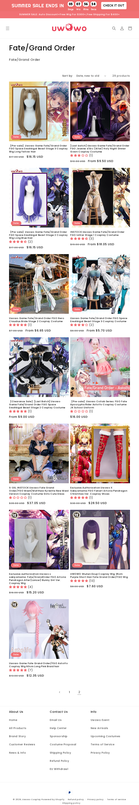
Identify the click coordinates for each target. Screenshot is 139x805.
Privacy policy (95, 799)
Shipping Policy (60, 753)
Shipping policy (71, 803)
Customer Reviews (22, 744)
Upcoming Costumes (105, 736)
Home (13, 720)
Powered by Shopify (52, 799)
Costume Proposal (63, 744)
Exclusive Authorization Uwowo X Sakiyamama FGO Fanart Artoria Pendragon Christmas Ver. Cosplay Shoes (98, 491)
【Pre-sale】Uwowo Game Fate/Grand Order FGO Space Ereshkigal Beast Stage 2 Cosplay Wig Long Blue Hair (38, 235)
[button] (8, 28)
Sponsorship (59, 736)
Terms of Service (103, 744)
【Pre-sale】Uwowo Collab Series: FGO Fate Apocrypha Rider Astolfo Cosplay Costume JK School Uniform (98, 404)
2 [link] (79, 692)
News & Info (17, 753)
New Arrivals (99, 728)
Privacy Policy (100, 753)
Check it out (113, 5)
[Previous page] (60, 692)
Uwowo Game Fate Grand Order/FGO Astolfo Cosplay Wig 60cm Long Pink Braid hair (38, 665)
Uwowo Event (100, 720)
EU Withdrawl (59, 769)
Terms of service (116, 799)
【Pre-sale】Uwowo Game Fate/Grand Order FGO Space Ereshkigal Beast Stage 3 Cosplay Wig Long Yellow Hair (38, 149)
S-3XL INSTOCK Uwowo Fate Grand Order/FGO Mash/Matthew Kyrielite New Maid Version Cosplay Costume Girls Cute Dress (39, 491)
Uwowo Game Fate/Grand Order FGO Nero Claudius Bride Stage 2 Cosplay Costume (36, 320)
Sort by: (67, 76)
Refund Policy (59, 761)
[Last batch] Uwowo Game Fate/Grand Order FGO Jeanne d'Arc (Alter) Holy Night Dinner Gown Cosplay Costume (99, 149)
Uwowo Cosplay (31, 799)
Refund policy (76, 799)
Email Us (56, 720)
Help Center (58, 728)
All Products (17, 728)
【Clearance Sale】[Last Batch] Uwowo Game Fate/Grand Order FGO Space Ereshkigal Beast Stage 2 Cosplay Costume (37, 404)
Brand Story (17, 736)
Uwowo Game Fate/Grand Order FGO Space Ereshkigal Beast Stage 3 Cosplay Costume (98, 320)
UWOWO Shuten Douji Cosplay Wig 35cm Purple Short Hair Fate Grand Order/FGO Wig (99, 576)
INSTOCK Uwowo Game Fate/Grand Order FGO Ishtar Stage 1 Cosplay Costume (97, 234)
